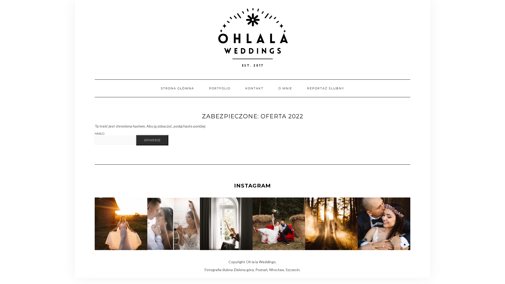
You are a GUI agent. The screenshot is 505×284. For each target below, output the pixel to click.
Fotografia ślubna (219, 269)
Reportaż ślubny (325, 88)
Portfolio (219, 88)
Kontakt (254, 88)
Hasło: (100, 133)
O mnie (285, 88)
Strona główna (177, 88)
